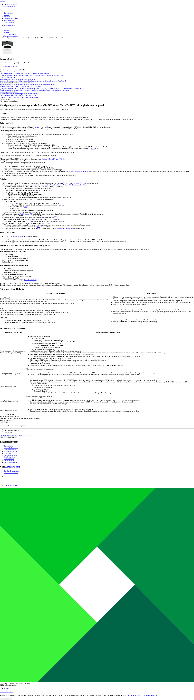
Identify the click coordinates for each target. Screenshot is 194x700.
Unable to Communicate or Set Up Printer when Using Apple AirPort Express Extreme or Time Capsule (33, 81)
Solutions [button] (7, 16)
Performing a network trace (8, 92)
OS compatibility (9, 460)
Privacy (6, 688)
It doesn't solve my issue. (12, 430)
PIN (31, 214)
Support (6, 30)
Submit (3, 437)
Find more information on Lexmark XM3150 (14, 435)
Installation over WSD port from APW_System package (18, 95)
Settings (36, 127)
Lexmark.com (12, 466)
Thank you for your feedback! (9, 416)
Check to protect (9, 457)
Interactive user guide (11, 36)
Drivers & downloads (11, 448)
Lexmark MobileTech (11, 462)
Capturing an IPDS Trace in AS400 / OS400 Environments (19, 97)
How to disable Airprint (7, 77)
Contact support (11, 437)
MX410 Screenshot (30, 280)
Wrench (64, 183)
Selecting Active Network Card (79, 171)
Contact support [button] (9, 22)
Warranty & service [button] (10, 20)
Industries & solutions (11, 473)
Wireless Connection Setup (77, 185)
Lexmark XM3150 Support (8, 66)
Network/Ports (34, 185)
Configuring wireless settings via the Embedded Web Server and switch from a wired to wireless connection (34, 90)
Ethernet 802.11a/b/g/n (16, 236)
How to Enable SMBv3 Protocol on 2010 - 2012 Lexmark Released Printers (24, 74)
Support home (8, 446)
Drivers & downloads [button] (11, 18)
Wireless (64, 185)
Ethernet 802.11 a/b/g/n (64, 228)
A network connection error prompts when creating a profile (19, 94)
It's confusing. (8, 432)
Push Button (24, 214)
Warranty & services (10, 451)
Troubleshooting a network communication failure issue (17, 79)
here (98, 127)
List (70, 183)
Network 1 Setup (55, 185)
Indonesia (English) (10, 4)
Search (22, 70)
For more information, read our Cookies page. (142, 695)
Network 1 (44, 185)
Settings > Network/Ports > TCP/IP (53, 159)
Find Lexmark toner (10, 455)
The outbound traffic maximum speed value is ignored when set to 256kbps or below (27, 84)
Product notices (9, 459)
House (77, 183)
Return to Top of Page (7, 692)
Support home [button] (8, 13)
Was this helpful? (5, 420)
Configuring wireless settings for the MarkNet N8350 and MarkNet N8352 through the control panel (32, 75)
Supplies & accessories (11, 471)
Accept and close (6, 699)
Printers (6, 32)
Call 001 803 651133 (10, 485)
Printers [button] (6, 15)
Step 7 (93, 149)
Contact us (7, 453)
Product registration (10, 450)
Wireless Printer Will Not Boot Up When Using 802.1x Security (20, 86)
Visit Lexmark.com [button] (10, 6)
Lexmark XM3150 (10, 34)
